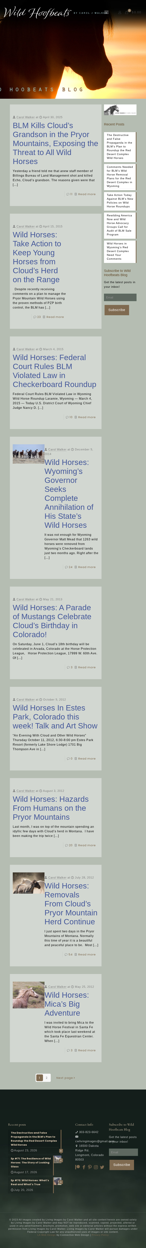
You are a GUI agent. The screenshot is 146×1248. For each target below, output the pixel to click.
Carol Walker (26, 117)
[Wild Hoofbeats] (55, 12)
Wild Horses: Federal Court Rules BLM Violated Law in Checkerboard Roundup (54, 371)
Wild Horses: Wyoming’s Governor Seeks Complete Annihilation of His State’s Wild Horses (68, 493)
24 (71, 567)
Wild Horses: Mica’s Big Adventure (66, 1004)
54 (70, 954)
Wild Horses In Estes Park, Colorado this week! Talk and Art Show (55, 716)
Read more (87, 194)
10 (71, 417)
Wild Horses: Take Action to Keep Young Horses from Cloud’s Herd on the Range (37, 257)
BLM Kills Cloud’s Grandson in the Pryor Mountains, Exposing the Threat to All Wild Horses (55, 143)
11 (71, 194)
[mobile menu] (106, 12)
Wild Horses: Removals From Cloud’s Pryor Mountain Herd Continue (71, 903)
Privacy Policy (100, 1235)
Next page (64, 1078)
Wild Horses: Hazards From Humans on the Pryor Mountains (51, 808)
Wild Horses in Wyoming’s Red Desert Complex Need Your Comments (118, 251)
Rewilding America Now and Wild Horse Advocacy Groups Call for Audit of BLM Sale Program (119, 225)
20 (71, 845)
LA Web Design (46, 1235)
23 (39, 317)
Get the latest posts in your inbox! (119, 284)
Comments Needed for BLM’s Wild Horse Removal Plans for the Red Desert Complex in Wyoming (120, 176)
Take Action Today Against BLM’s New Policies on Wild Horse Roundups (120, 200)
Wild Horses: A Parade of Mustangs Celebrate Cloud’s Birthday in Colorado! (52, 621)
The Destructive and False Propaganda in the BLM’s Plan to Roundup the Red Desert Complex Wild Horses (119, 146)
